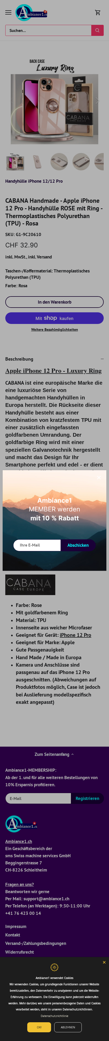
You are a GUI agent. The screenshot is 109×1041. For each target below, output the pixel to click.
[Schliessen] (99, 477)
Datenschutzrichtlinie (54, 1016)
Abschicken (78, 545)
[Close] (104, 961)
